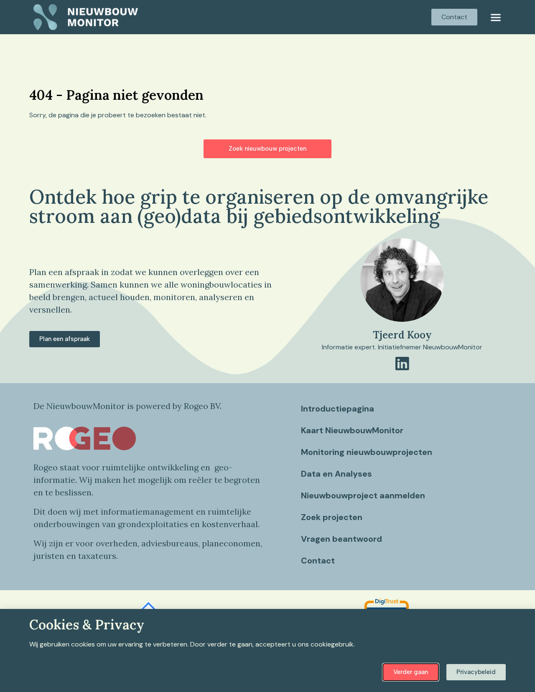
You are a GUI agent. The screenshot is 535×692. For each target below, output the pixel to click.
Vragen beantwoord (341, 538)
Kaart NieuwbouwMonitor (352, 430)
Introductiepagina (337, 408)
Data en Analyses (336, 473)
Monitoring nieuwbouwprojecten (366, 452)
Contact (318, 560)
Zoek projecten (331, 517)
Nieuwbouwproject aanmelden (363, 495)
